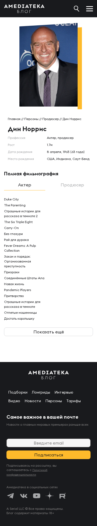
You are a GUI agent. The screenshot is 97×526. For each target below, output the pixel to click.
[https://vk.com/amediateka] (23, 495)
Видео (14, 400)
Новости (33, 400)
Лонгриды (41, 392)
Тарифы (73, 400)
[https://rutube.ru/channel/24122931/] (62, 495)
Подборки (17, 392)
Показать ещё (48, 331)
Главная (14, 119)
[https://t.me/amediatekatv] (10, 495)
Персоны (31, 119)
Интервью (63, 392)
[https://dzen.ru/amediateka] (49, 495)
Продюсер (50, 119)
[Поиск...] (76, 8)
